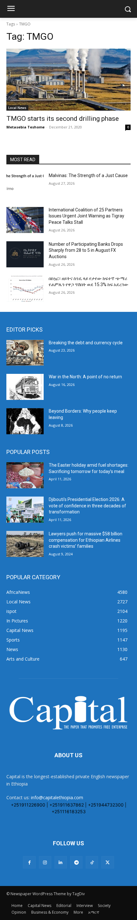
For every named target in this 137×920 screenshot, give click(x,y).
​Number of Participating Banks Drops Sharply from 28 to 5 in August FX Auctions (86, 250)
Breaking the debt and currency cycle (86, 342)
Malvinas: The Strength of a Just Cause (88, 175)
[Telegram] (76, 862)
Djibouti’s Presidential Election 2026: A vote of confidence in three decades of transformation (87, 505)
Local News (17, 108)
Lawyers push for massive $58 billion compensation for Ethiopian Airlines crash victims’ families (85, 540)
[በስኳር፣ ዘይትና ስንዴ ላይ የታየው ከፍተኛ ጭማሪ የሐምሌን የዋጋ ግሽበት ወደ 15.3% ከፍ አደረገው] (25, 289)
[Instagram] (45, 862)
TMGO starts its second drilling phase (62, 118)
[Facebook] (29, 862)
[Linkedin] (60, 862)
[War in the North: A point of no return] (25, 387)
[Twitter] (107, 862)
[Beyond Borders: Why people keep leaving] (25, 421)
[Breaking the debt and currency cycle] (25, 353)
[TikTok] (92, 862)
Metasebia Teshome (25, 127)
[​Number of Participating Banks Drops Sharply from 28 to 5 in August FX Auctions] (25, 254)
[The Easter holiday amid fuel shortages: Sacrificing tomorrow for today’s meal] (25, 475)
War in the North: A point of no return (85, 376)
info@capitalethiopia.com (57, 797)
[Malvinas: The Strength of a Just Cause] (25, 186)
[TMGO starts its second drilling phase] (68, 80)
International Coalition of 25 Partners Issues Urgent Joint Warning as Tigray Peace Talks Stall (86, 216)
